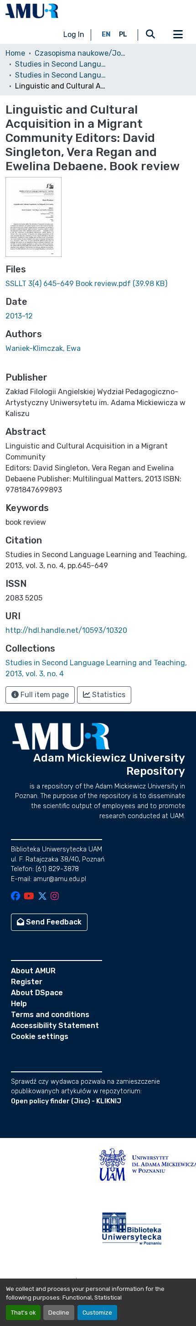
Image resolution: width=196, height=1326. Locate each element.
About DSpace (37, 992)
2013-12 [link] (19, 316)
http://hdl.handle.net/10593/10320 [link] (66, 630)
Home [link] (15, 53)
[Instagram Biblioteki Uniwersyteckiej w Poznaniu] (55, 897)
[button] (31, 11)
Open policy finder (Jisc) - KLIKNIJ (66, 1101)
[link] (98, 283)
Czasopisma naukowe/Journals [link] (80, 53)
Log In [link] (73, 34)
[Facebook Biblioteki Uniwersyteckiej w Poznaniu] (15, 897)
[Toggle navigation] (178, 34)
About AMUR (33, 970)
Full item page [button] (44, 694)
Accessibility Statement (55, 1025)
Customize (97, 1312)
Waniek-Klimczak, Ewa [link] (43, 348)
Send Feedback (53, 922)
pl (123, 34)
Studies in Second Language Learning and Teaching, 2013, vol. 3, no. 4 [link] (60, 75)
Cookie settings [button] (39, 1036)
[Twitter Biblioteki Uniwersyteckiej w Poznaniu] (42, 897)
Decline (58, 1312)
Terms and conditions (50, 1014)
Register (26, 981)
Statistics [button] (107, 694)
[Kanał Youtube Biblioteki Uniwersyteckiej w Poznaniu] (29, 897)
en (106, 34)
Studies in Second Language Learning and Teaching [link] (60, 64)
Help (19, 1003)
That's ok (23, 1312)
